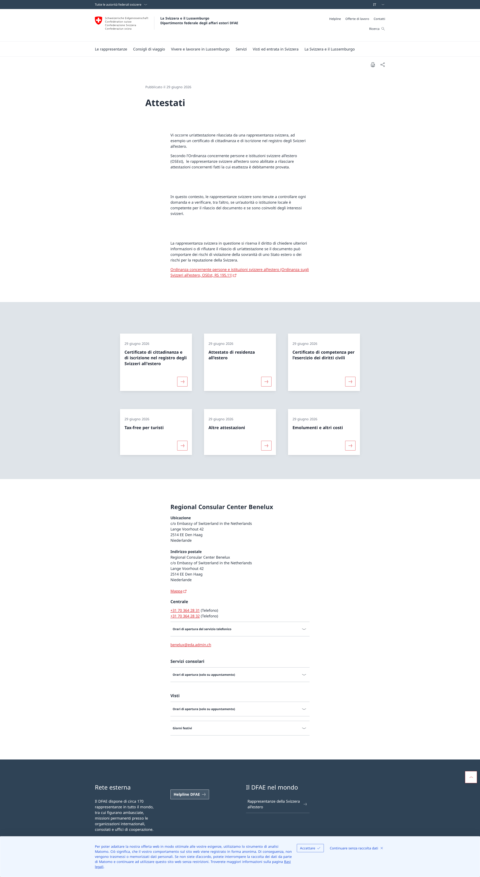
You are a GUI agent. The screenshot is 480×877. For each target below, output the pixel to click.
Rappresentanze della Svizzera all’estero (274, 804)
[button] (111, 49)
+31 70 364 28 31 (185, 610)
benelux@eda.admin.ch (190, 644)
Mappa (176, 591)
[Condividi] (382, 64)
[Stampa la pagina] (373, 64)
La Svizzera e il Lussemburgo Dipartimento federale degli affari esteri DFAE (199, 20)
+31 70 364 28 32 (185, 616)
